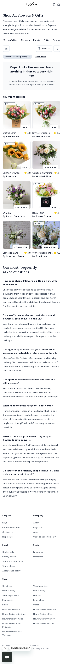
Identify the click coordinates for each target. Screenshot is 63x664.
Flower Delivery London (44, 609)
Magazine (37, 527)
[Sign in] (53, 4)
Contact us (7, 532)
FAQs (4, 522)
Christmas (7, 586)
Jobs (35, 532)
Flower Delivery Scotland (14, 614)
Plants (36, 40)
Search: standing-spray (18, 57)
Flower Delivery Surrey (44, 618)
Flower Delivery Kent (43, 614)
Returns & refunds (11, 527)
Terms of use (8, 566)
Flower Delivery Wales (12, 618)
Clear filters (40, 56)
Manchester (8, 600)
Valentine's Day (40, 586)
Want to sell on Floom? (44, 536)
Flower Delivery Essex (43, 623)
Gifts (46, 40)
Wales (36, 604)
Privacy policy (9, 556)
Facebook (38, 552)
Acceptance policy (11, 570)
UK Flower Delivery (11, 609)
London (37, 595)
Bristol (5, 604)
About (36, 522)
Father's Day (39, 590)
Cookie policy (9, 552)
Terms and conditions (12, 561)
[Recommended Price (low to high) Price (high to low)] (56, 49)
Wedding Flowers (10, 595)
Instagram (38, 556)
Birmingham (39, 600)
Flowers (25, 40)
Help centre (7, 536)
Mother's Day (10, 40)
